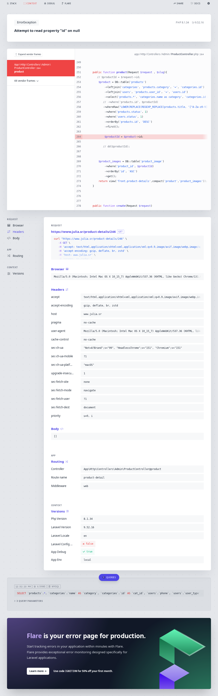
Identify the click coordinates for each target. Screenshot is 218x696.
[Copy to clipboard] (200, 239)
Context (12, 267)
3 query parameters (30, 601)
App (9, 249)
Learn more (38, 671)
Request (12, 219)
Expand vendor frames (29, 54)
